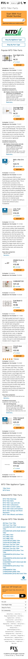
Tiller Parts (6, 488)
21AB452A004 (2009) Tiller (11, 571)
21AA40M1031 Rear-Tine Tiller (13, 546)
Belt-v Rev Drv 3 (18, 160)
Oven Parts (13, 635)
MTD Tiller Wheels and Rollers (13, 514)
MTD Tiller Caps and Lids (11, 503)
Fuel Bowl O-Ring (18, 301)
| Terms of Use (8, 655)
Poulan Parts (9, 625)
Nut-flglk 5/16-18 (18, 56)
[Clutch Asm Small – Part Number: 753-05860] (7, 349)
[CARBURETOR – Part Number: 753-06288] (7, 284)
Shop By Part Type (13, 45)
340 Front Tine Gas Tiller (11, 548)
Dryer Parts (18, 633)
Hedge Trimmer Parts (10, 641)
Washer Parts (18, 631)
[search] (19, 3)
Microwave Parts (9, 637)
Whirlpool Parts (13, 627)
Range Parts (21, 635)
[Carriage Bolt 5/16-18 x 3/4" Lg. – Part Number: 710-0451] (7, 110)
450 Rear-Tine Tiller (9, 523)
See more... (6, 255)
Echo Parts (20, 616)
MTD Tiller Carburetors (10, 505)
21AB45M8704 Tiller (9, 570)
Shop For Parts (6, 607)
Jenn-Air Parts (18, 619)
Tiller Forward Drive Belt (18, 418)
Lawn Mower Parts (8, 639)
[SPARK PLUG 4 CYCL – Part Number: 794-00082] (7, 263)
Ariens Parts (17, 614)
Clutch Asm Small (17, 347)
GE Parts (18, 618)
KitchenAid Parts (10, 621)
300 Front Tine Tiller (9, 525)
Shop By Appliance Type (13, 40)
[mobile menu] (8, 3)
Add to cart (19, 65)
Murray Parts (21, 623)
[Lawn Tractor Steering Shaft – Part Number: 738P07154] (7, 464)
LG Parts (18, 621)
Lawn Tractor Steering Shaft (18, 462)
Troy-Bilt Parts (17, 625)
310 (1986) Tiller (8, 539)
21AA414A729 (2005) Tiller (11, 541)
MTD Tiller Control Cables (11, 507)
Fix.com (4, 602)
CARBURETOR (18, 281)
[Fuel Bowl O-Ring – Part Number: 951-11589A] (7, 303)
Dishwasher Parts (9, 631)
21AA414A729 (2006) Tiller (11, 542)
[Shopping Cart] (24, 3)
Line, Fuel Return (16, 209)
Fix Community (6, 610)
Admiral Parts (10, 614)
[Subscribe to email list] (22, 596)
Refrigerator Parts (10, 633)
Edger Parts (19, 641)
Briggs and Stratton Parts (10, 616)
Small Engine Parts (18, 639)
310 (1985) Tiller (8, 537)
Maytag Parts (6, 623)
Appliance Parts (18, 637)
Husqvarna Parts (9, 619)
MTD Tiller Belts (8, 501)
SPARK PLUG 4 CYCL (18, 261)
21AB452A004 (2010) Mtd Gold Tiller (15, 573)
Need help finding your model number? (13, 23)
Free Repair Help (7, 605)
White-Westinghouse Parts (13, 629)
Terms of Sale (20, 655)
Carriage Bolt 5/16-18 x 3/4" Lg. (18, 109)
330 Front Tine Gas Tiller (11, 544)
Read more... (9, 102)
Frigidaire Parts (10, 618)
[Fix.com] (3, 3)
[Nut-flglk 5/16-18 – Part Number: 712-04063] (7, 58)
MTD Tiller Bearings (9, 499)
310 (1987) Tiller (8, 535)
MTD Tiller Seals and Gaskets (13, 509)
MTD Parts (6, 490)
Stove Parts (6, 635)
